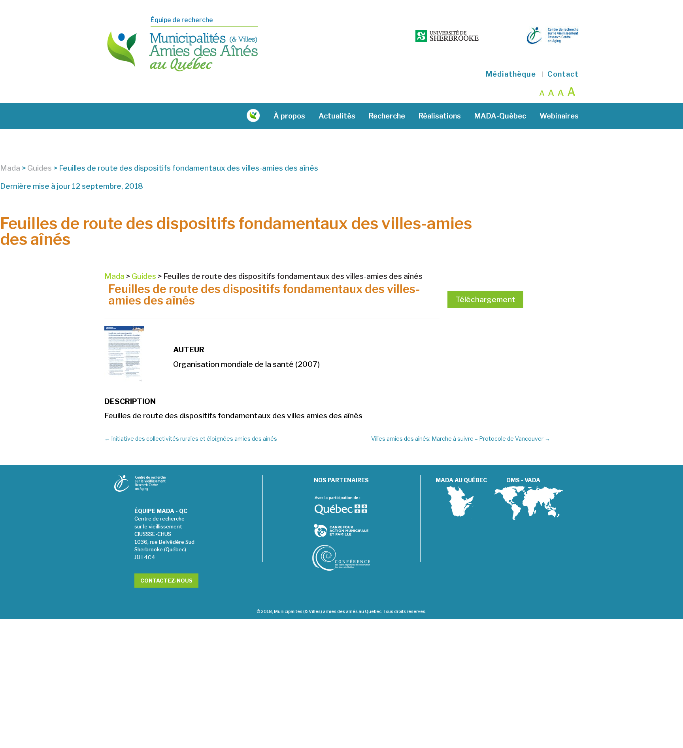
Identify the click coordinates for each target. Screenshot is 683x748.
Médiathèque (511, 74)
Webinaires (559, 116)
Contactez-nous (166, 580)
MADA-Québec (500, 116)
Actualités (337, 116)
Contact (563, 74)
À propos (289, 116)
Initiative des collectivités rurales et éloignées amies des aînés (190, 438)
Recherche (387, 116)
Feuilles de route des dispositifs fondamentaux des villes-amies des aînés (264, 294)
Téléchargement (485, 299)
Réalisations (440, 116)
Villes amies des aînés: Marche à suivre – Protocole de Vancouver (460, 438)
